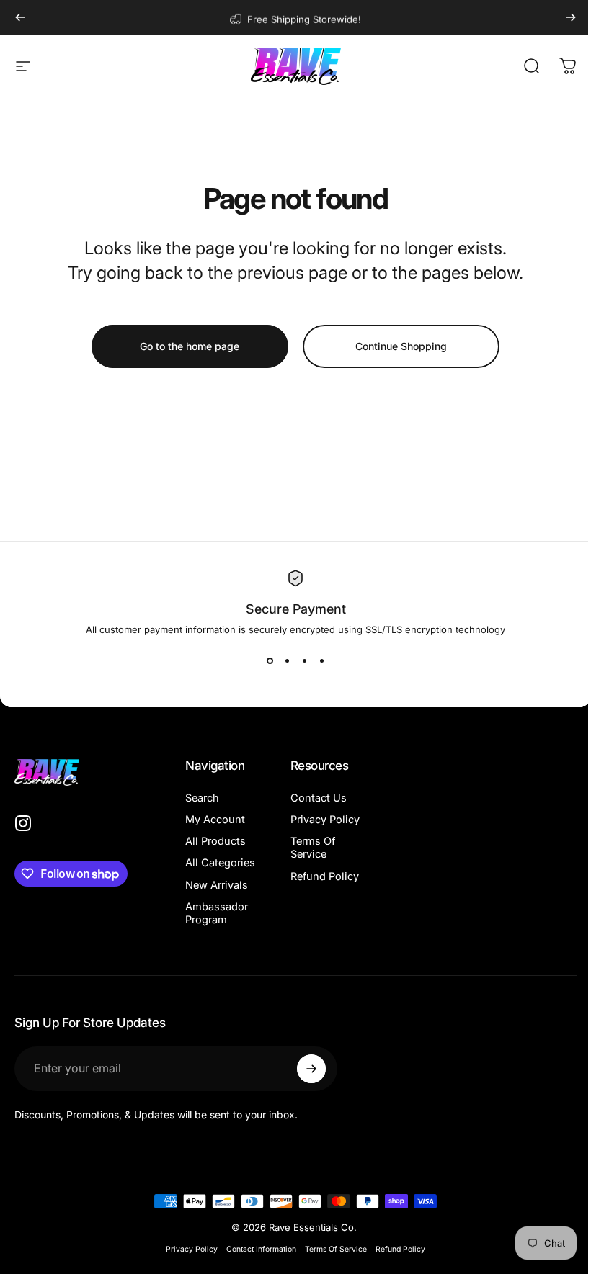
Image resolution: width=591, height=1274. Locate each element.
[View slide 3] (299, 661)
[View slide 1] (264, 661)
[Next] (571, 17)
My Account (215, 819)
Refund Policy (305, 896)
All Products (215, 841)
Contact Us (316, 797)
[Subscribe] (307, 1081)
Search (202, 797)
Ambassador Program (216, 926)
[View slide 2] (281, 661)
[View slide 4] (316, 661)
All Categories (212, 869)
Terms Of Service (310, 861)
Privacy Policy (306, 826)
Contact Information (256, 1262)
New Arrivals (216, 898)
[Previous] (20, 17)
